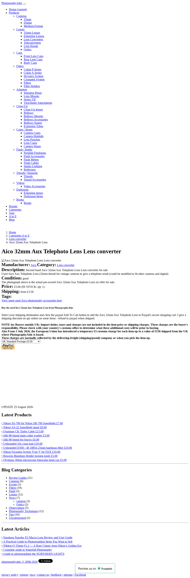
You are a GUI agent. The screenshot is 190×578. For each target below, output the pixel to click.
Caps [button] (19, 52)
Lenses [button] (20, 29)
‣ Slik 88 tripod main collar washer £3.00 (25, 435)
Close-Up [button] (22, 106)
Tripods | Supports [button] (27, 172)
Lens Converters (33, 39)
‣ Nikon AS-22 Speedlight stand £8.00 (24, 427)
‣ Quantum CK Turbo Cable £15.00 (22, 431)
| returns (23, 574)
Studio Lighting (33, 166)
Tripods (28, 176)
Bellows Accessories (36, 119)
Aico (34, 265)
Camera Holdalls (33, 136)
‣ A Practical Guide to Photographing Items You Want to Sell (36, 541)
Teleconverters (32, 42)
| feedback (56, 574)
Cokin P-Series (32, 69)
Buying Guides (18, 477)
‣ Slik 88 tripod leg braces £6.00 (20, 439)
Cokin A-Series (33, 72)
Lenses (13, 494)
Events (13, 484)
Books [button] (20, 199)
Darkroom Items (33, 196)
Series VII (30, 99)
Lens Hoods (31, 46)
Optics (27, 49)
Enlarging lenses (33, 193)
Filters (27, 82)
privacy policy (9, 574)
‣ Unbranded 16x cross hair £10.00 (21, 443)
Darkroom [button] (22, 189)
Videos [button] (20, 183)
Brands (13, 206)
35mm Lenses (32, 32)
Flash (12, 491)
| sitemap (67, 574)
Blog (12, 219)
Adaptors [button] (21, 89)
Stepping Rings (33, 92)
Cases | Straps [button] (24, 129)
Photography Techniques (23, 511)
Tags (11, 213)
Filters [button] (20, 66)
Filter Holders (32, 86)
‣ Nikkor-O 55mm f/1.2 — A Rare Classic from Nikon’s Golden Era (41, 545)
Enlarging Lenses (34, 36)
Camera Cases (32, 132)
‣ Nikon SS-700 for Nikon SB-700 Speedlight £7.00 (32, 423)
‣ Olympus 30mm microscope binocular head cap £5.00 (34, 460)
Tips (11, 514)
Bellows (28, 112)
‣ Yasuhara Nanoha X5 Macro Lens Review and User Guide (36, 537)
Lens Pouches (32, 139)
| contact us (42, 574)
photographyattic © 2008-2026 (19, 561)
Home (18, 9)
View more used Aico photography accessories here (31, 300)
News (12, 497)
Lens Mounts (31, 96)
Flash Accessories (34, 156)
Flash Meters (31, 159)
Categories (15, 209)
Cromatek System (34, 79)
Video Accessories (34, 186)
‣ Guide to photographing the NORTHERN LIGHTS (32, 553)
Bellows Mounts (33, 116)
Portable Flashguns (35, 152)
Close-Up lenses (33, 109)
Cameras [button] (21, 16)
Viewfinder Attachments (38, 102)
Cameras (14, 481)
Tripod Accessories (35, 179)
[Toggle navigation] (24, 4)
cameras (21, 501)
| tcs (32, 574)
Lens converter (65, 265)
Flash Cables (31, 162)
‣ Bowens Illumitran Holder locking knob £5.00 (29, 455)
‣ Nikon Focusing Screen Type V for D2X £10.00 (30, 451)
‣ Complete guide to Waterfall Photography (26, 549)
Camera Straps (32, 146)
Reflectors (30, 169)
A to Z (13, 216)
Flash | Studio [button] (24, 149)
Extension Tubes (33, 126)
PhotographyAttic (11, 3)
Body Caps (30, 62)
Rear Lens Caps (33, 59)
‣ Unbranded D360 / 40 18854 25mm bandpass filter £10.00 (36, 447)
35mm (27, 19)
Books (27, 203)
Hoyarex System (33, 76)
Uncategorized (17, 517)
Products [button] (14, 12)
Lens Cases (30, 142)
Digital (28, 22)
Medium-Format (33, 26)
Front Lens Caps (33, 56)
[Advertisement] (95, 376)
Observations (16, 507)
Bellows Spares (33, 122)
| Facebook (79, 574)
